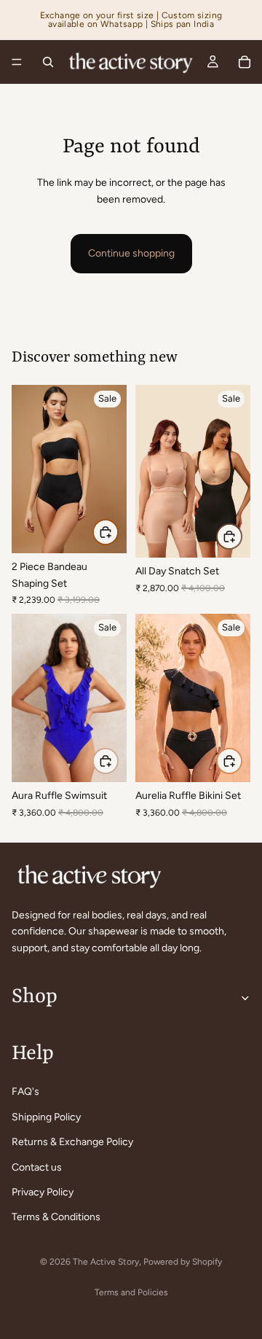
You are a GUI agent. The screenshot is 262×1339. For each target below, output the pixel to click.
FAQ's (25, 1091)
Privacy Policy (43, 1192)
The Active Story (106, 1262)
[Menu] (16, 62)
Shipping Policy (46, 1117)
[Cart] (245, 62)
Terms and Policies (131, 1292)
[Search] (48, 62)
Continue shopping (131, 253)
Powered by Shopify (182, 1262)
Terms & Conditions (56, 1217)
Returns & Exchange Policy (72, 1142)
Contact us (37, 1166)
